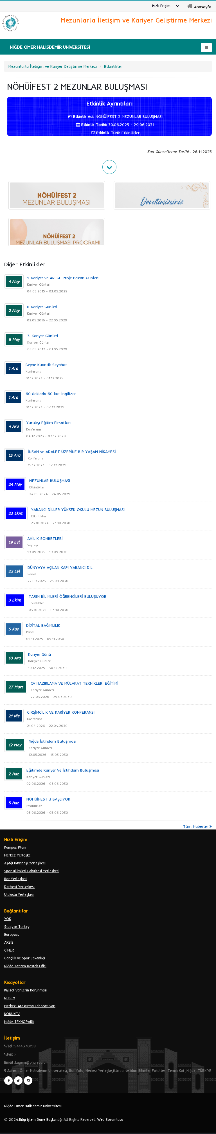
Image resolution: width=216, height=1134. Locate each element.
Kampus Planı (15, 847)
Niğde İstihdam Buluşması (52, 741)
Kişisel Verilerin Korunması (25, 990)
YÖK (7, 918)
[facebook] (8, 1080)
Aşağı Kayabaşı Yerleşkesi (25, 863)
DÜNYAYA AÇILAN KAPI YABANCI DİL (60, 567)
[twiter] (18, 1080)
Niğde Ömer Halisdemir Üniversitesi (33, 1106)
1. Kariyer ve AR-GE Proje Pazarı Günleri (62, 277)
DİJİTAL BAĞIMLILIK (43, 625)
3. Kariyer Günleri (42, 335)
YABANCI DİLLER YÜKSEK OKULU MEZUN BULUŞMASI (78, 509)
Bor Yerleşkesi (15, 878)
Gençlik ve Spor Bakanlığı (24, 958)
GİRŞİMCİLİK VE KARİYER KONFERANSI (60, 712)
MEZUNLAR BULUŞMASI (49, 480)
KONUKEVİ (12, 1013)
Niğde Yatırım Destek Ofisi (25, 966)
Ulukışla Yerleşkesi (19, 894)
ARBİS (9, 942)
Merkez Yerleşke (17, 855)
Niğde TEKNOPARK (19, 1021)
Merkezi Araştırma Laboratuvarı (29, 1006)
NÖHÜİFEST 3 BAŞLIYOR (48, 799)
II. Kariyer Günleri (42, 306)
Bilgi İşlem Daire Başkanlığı (40, 1119)
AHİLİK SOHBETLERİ (45, 538)
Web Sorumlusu (110, 1119)
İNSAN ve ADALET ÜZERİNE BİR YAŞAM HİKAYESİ (72, 451)
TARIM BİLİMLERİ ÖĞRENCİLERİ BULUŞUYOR (67, 596)
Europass (11, 934)
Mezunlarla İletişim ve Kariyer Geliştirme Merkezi (52, 66)
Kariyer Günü (39, 654)
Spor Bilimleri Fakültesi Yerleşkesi (31, 871)
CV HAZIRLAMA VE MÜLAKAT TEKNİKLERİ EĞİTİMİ (74, 683)
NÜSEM (9, 998)
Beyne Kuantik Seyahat (46, 364)
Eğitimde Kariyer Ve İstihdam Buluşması (62, 770)
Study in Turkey (16, 926)
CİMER (9, 950)
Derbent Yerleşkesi (19, 886)
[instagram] (28, 1080)
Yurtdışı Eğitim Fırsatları (48, 422)
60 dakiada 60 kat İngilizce (51, 393)
